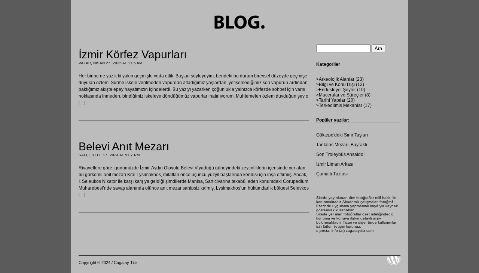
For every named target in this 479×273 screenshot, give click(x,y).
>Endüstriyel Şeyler (336, 89)
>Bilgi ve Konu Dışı (335, 84)
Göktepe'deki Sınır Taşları (342, 135)
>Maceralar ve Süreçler (340, 95)
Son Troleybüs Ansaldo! (340, 154)
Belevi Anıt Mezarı (124, 146)
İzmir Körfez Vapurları (133, 54)
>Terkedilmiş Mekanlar (339, 105)
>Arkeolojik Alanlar (335, 79)
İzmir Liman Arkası (334, 164)
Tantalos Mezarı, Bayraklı (341, 144)
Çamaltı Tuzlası (332, 174)
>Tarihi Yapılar (330, 100)
